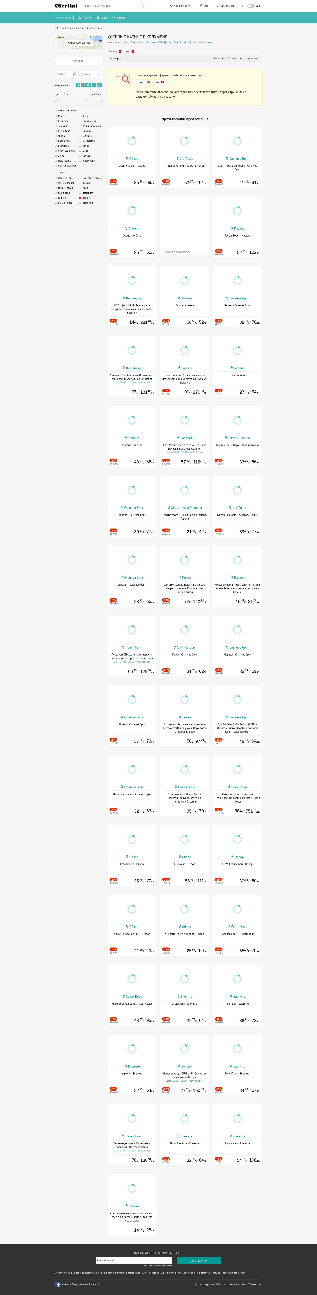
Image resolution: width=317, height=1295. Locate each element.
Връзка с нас (227, 5)
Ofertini (66, 5)
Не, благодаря (190, 58)
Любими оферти (182, 5)
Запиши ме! (185, 50)
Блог (205, 5)
